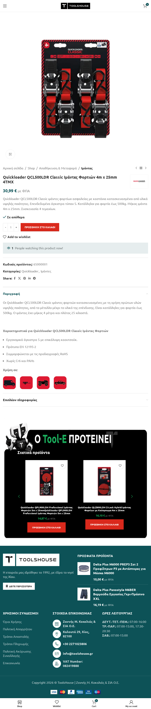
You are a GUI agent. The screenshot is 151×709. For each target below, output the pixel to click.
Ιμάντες (87, 168)
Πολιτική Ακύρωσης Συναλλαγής (17, 653)
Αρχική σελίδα (13, 168)
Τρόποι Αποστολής (16, 636)
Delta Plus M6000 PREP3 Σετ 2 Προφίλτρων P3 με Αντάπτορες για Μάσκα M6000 (119, 568)
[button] (46, 527)
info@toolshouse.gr (78, 653)
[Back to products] (141, 168)
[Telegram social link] (34, 278)
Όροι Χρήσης (12, 622)
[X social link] (19, 278)
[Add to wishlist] (62, 465)
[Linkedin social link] (29, 278)
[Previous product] (136, 168)
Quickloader (30, 271)
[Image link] (31, 559)
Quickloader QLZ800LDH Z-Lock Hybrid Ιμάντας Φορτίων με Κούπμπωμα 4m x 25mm (104, 509)
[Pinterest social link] (24, 278)
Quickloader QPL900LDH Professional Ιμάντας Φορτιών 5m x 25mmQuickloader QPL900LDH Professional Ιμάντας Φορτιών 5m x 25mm (47, 510)
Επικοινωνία (11, 663)
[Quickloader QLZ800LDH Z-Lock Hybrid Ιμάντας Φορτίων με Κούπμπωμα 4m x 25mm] (104, 481)
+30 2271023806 (75, 644)
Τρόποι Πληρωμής (15, 644)
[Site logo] (75, 5)
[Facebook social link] (14, 278)
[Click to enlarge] (10, 154)
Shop (31, 168)
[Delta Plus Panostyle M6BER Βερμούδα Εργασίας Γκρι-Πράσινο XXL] (83, 597)
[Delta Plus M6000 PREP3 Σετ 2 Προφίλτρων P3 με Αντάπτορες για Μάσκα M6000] (83, 572)
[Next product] (145, 168)
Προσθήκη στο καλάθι (40, 227)
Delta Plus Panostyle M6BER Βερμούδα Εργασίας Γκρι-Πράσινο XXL (119, 594)
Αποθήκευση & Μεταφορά (58, 168)
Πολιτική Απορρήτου (17, 629)
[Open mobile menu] (5, 6)
